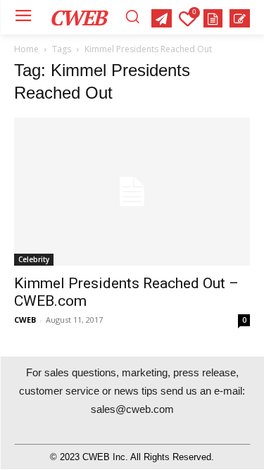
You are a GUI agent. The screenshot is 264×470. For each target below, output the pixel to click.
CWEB (25, 319)
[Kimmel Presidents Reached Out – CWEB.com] (132, 192)
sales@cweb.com (132, 409)
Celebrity (33, 259)
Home (26, 49)
